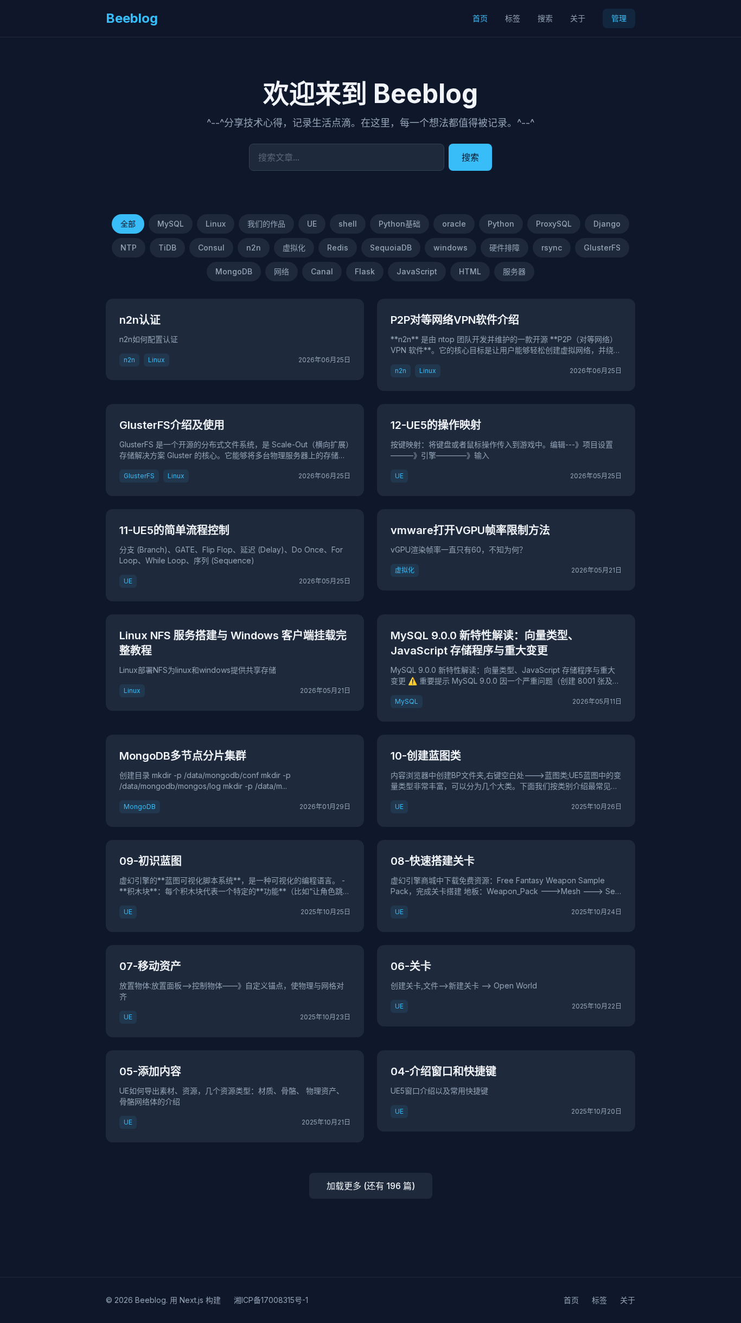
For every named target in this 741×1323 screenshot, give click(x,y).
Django (607, 223)
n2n (253, 247)
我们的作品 (266, 223)
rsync (551, 247)
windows (450, 247)
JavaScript (417, 271)
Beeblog (132, 18)
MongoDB (233, 271)
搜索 (545, 18)
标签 (512, 18)
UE (312, 223)
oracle (454, 223)
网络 (281, 271)
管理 (619, 18)
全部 (128, 223)
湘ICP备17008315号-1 (271, 1300)
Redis (337, 247)
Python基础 (399, 223)
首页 (480, 18)
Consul (211, 247)
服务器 (514, 271)
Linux (216, 223)
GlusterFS (602, 247)
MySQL (170, 223)
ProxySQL (554, 223)
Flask (365, 271)
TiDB (167, 247)
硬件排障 (504, 247)
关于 (577, 18)
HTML (470, 271)
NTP (128, 247)
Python (501, 223)
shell (347, 223)
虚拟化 (294, 247)
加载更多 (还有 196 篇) (371, 1185)
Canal (322, 271)
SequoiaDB (391, 247)
